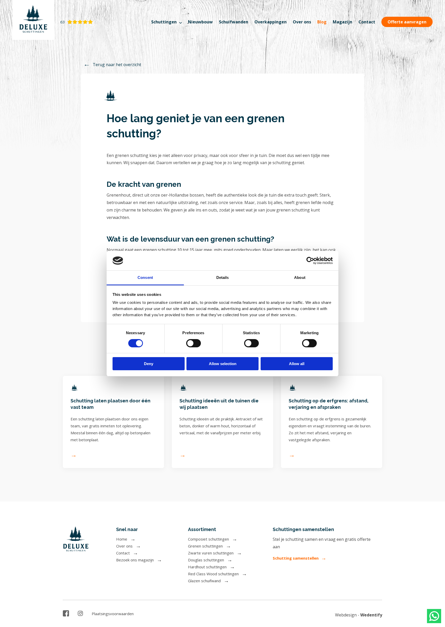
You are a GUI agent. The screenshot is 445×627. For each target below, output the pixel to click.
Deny (148, 363)
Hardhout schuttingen (207, 566)
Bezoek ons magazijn (135, 559)
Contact (366, 22)
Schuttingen (164, 22)
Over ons (302, 22)
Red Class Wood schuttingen (213, 573)
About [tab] (299, 277)
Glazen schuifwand (204, 580)
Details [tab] (222, 277)
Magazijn (342, 22)
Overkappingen (270, 22)
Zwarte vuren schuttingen (211, 552)
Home (121, 539)
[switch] (193, 343)
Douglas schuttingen (206, 559)
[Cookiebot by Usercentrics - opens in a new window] (310, 260)
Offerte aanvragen (407, 22)
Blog (322, 22)
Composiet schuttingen (208, 539)
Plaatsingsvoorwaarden (113, 613)
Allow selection (222, 363)
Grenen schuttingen (205, 546)
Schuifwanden (233, 22)
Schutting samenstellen (296, 558)
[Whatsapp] (434, 616)
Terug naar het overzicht (117, 64)
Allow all (296, 363)
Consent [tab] (145, 277)
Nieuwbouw (200, 22)
